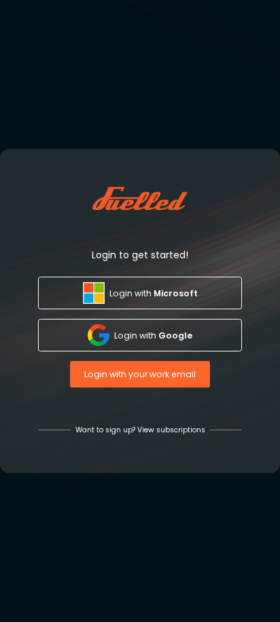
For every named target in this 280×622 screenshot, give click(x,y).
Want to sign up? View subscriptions (140, 430)
